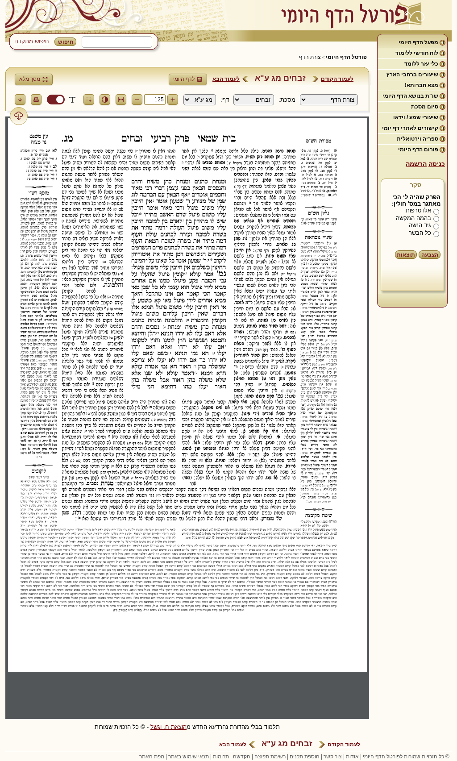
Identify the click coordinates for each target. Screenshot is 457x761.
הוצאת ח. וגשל (168, 727)
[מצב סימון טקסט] (72, 99)
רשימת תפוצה (270, 756)
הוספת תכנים (305, 756)
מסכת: (286, 99)
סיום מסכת (424, 107)
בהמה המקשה (413, 218)
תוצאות (406, 255)
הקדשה (241, 756)
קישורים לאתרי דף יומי (410, 128)
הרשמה (416, 163)
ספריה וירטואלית (417, 139)
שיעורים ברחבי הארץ (412, 74)
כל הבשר (420, 232)
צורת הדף (310, 57)
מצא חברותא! (421, 85)
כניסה (436, 163)
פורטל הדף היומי (346, 57)
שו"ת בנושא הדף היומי (410, 96)
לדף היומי (184, 79)
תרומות (221, 756)
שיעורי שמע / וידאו (415, 117)
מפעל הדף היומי (418, 42)
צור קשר (333, 756)
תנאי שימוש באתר (188, 756)
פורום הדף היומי (418, 149)
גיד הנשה (420, 225)
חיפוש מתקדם (31, 41)
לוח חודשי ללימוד (416, 53)
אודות (352, 756)
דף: (224, 99)
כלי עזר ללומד (421, 64)
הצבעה (429, 255)
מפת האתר (151, 756)
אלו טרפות (418, 210)
